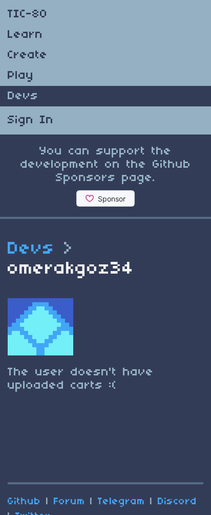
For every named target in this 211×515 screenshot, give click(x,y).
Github (24, 502)
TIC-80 (28, 14)
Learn (25, 35)
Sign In (31, 120)
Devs (23, 96)
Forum (69, 502)
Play (21, 76)
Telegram (121, 502)
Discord (177, 502)
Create (28, 55)
